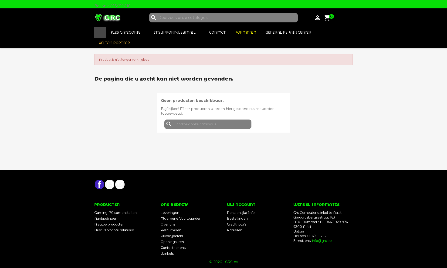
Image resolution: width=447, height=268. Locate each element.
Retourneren (171, 230)
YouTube (109, 184)
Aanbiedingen (105, 218)
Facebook (99, 184)
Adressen (234, 230)
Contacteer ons (173, 248)
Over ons (168, 224)
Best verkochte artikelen (114, 230)
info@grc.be (322, 241)
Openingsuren (172, 242)
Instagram (120, 184)
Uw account (241, 204)
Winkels (167, 253)
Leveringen (170, 213)
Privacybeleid (172, 236)
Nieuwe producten (109, 224)
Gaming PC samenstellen (115, 213)
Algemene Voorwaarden (181, 218)
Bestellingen (237, 218)
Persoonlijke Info (241, 213)
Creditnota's (236, 224)
